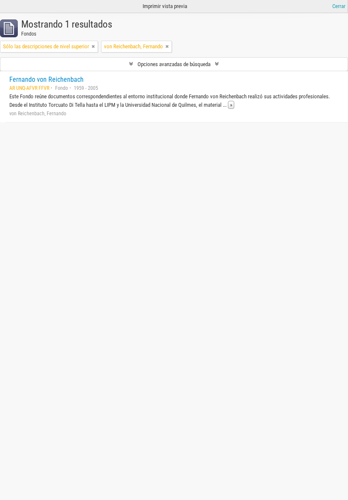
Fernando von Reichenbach (46, 79)
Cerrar (338, 6)
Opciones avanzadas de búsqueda (174, 64)
